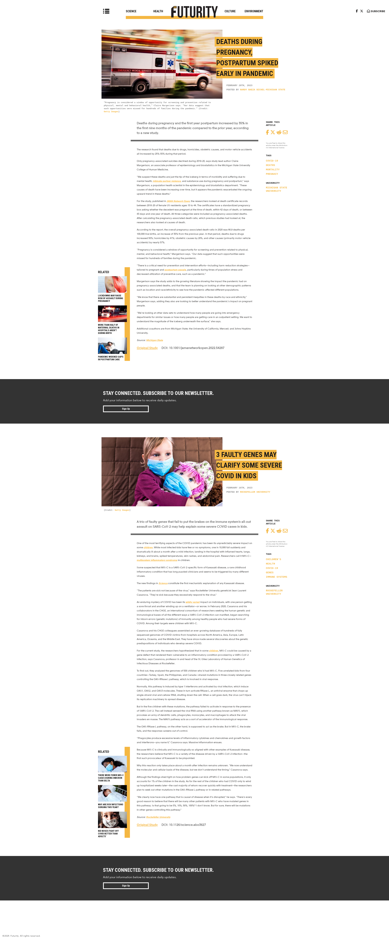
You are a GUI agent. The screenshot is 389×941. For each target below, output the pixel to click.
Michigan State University (276, 189)
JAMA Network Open (178, 201)
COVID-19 (272, 161)
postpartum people (175, 269)
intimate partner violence (167, 181)
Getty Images (111, 111)
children (148, 547)
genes (270, 572)
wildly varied (193, 602)
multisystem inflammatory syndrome (157, 560)
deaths (270, 165)
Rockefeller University (255, 492)
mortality (273, 169)
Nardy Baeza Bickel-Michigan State (262, 90)
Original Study (147, 348)
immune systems (276, 577)
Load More (194, 911)
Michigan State (154, 340)
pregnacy (272, 174)
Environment (254, 11)
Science (131, 11)
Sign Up (126, 408)
